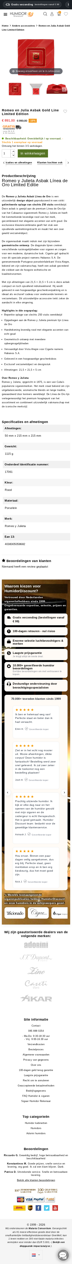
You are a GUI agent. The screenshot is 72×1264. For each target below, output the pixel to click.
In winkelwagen (32, 153)
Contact (36, 1025)
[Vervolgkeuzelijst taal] (36, 1255)
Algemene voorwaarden (36, 1054)
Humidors (36, 1128)
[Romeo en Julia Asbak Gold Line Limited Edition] (15, 89)
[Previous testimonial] (7, 792)
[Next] (68, 163)
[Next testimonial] (64, 792)
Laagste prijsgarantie (27, 652)
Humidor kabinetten (36, 1123)
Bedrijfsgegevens (36, 1090)
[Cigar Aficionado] (14, 913)
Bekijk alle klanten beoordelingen (36, 1180)
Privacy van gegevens (36, 1059)
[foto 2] (35, 89)
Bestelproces (36, 1049)
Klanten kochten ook (50, 162)
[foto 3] (57, 89)
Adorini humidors (36, 1133)
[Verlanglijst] (66, 15)
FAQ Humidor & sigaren (36, 1096)
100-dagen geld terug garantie (36, 1070)
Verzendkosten (36, 1044)
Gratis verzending (35, 4)
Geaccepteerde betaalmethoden (36, 1085)
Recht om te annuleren (36, 1080)
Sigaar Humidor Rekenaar (36, 1101)
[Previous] (4, 163)
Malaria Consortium (40, 1228)
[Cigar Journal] (38, 913)
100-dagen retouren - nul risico (34, 631)
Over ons (36, 1065)
